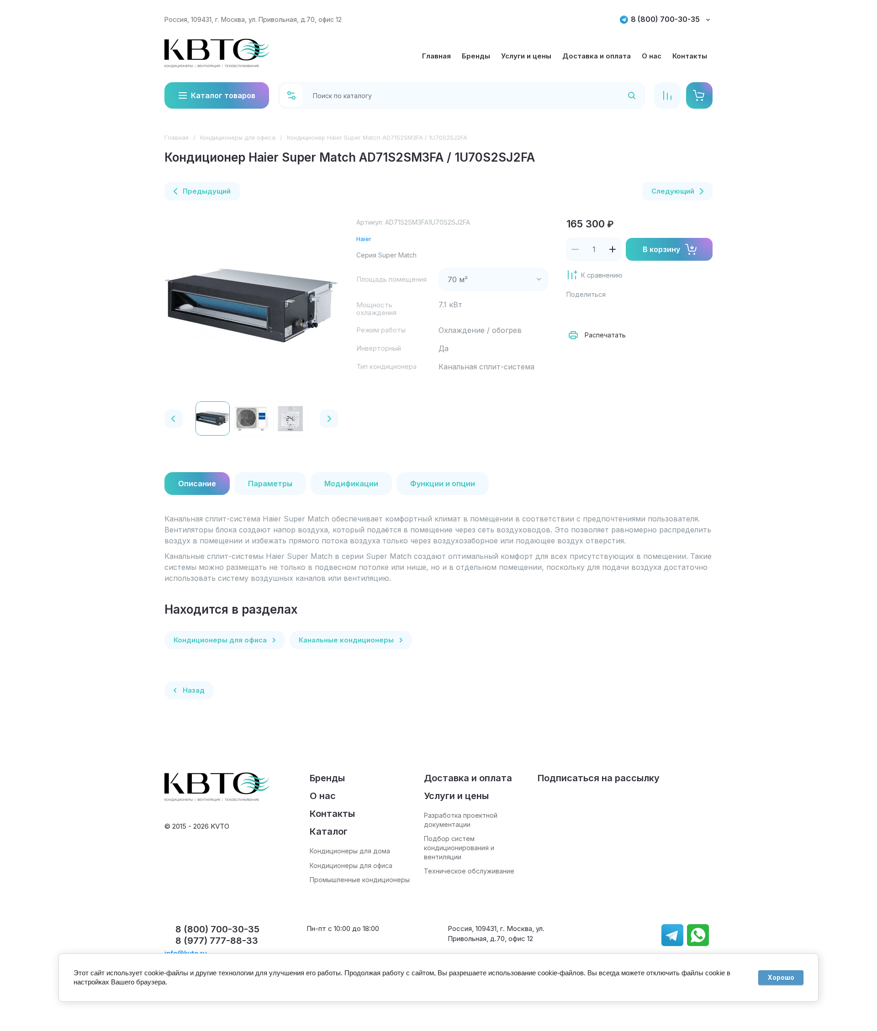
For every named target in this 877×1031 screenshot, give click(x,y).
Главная (176, 137)
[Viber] (656, 312)
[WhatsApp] (676, 312)
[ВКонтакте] (595, 312)
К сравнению (602, 275)
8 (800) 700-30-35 (665, 19)
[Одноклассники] (616, 312)
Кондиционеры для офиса (237, 137)
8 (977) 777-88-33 (216, 940)
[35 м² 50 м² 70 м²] (493, 279)
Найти (620, 95)
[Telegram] (636, 312)
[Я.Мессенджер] (575, 312)
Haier (363, 238)
